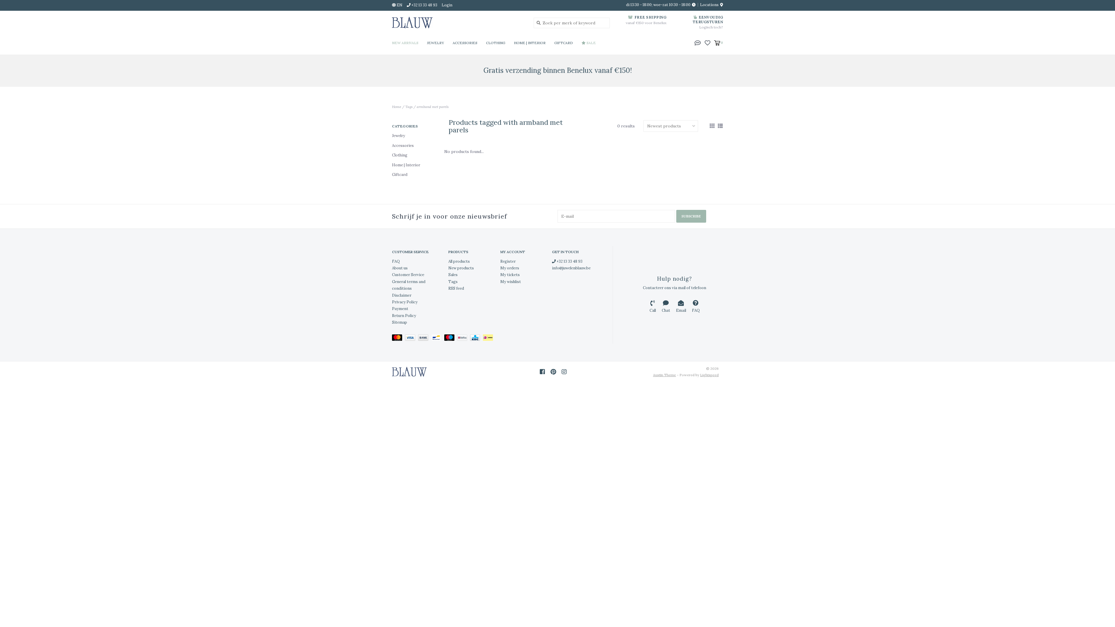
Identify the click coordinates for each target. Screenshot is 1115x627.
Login (447, 5)
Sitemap (399, 322)
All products (459, 261)
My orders (509, 268)
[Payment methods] (398, 338)
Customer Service (408, 274)
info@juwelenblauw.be (571, 268)
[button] (698, 42)
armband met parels (433, 107)
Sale (591, 43)
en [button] (399, 5)
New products (461, 268)
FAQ (396, 261)
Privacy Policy (405, 302)
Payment (400, 308)
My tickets (510, 274)
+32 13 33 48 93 (569, 261)
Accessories (465, 43)
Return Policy (404, 315)
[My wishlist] (707, 42)
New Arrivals (405, 43)
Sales (453, 274)
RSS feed (456, 288)
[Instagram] (564, 372)
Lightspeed (709, 375)
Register (508, 261)
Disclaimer (401, 295)
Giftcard (563, 43)
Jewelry (435, 43)
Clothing (495, 43)
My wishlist (510, 281)
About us (400, 268)
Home (396, 107)
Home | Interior (530, 43)
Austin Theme (664, 375)
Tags (409, 107)
